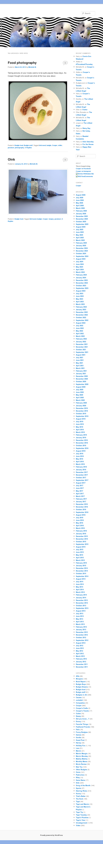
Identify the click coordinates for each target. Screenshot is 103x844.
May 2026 (79, 203)
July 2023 (79, 293)
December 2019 (82, 408)
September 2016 (82, 512)
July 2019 (79, 421)
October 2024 (81, 253)
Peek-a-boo (80, 775)
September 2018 (82, 448)
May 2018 (79, 459)
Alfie (77, 676)
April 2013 (80, 621)
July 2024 (79, 261)
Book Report (81, 681)
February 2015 (81, 563)
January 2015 (81, 565)
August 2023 (80, 291)
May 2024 (79, 267)
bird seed (42, 145)
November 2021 (82, 347)
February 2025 (81, 243)
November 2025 (82, 219)
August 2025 (80, 227)
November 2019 (82, 411)
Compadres (80, 703)
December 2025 (82, 216)
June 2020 (80, 392)
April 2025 (80, 237)
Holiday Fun (80, 745)
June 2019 (80, 424)
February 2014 (81, 595)
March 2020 (80, 400)
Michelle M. (32, 67)
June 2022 (80, 328)
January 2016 (81, 533)
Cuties (78, 713)
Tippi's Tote (80, 820)
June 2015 (80, 552)
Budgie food (19, 145)
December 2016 (82, 504)
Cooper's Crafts (82, 708)
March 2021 (80, 368)
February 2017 (81, 499)
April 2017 (80, 493)
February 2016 (81, 531)
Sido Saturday (88, 141)
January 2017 (81, 501)
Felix (78, 729)
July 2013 (79, 613)
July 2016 (79, 517)
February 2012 (81, 659)
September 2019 (82, 416)
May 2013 (79, 619)
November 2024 (82, 251)
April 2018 (80, 461)
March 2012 (80, 656)
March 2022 (80, 336)
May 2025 (79, 235)
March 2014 (80, 592)
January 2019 (81, 437)
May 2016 (79, 523)
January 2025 (81, 245)
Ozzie (78, 772)
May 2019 (79, 427)
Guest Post (80, 740)
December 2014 (82, 568)
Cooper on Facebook (83, 168)
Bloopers (79, 678)
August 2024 (80, 259)
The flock (79, 799)
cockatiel (79, 700)
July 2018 (79, 453)
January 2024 (81, 277)
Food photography (22, 62)
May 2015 (79, 555)
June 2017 (80, 488)
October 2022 (81, 317)
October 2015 (81, 541)
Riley (78, 777)
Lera (77, 748)
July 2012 (79, 645)
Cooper (54, 145)
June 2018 (80, 456)
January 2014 (81, 597)
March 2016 (80, 528)
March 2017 (80, 496)
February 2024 (81, 275)
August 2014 (80, 579)
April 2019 (80, 429)
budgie (49, 145)
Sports (78, 788)
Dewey (78, 716)
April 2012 (80, 653)
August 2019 (80, 419)
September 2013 (82, 608)
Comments (89, 176)
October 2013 (81, 605)
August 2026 (80, 195)
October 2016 (81, 509)
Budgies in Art (81, 695)
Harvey (78, 742)
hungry (51, 219)
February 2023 (81, 307)
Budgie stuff (28, 145)
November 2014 (82, 571)
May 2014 (79, 587)
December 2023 (82, 280)
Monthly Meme (81, 761)
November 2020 (82, 379)
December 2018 (82, 440)
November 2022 (82, 315)
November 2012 (82, 635)
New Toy (79, 767)
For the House (88, 144)
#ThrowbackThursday (84, 64)
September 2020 (82, 384)
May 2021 (79, 363)
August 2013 (80, 611)
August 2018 (80, 451)
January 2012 (81, 661)
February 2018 (81, 467)
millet (60, 145)
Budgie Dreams (82, 687)
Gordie (78, 737)
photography (19, 147)
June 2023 (80, 296)
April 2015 (80, 557)
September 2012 (82, 640)
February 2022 (81, 339)
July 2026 (79, 197)
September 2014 (82, 576)
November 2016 (82, 507)
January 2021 (81, 373)
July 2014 (79, 581)
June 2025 (80, 232)
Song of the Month (83, 785)
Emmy (78, 721)
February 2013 (81, 627)
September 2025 (82, 224)
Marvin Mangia (81, 753)
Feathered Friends (83, 727)
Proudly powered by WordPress (51, 835)
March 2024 (80, 272)
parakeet (11, 147)
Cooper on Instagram (83, 171)
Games (78, 735)
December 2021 (82, 344)
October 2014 (81, 573)
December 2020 (82, 376)
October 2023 (81, 285)
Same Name (80, 780)
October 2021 (81, 349)
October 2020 (81, 381)
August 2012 (80, 643)
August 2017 (80, 483)
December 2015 (82, 536)
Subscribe (90, 174)
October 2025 (81, 221)
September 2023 (82, 288)
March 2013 (80, 624)
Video (78, 825)
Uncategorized (81, 823)
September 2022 (82, 320)
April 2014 (80, 589)
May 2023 (79, 299)
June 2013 (80, 616)
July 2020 (79, 389)
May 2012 (79, 651)
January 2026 (81, 213)
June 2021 (80, 360)
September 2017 (82, 480)
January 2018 (81, 469)
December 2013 (82, 600)
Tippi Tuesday (81, 815)
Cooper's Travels (82, 711)
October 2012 (81, 637)
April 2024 (80, 269)
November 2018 (82, 443)
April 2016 (80, 525)
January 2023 (81, 309)
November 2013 (82, 603)
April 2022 (80, 333)
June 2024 (80, 264)
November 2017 (82, 475)
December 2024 (82, 248)
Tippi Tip (79, 812)
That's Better (81, 796)
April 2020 (80, 397)
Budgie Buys (81, 684)
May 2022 (79, 331)
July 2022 (79, 325)
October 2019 (81, 413)
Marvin (78, 751)
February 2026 (81, 211)
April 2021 (80, 365)
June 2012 (80, 648)
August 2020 (80, 387)
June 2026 (80, 200)
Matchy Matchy (81, 759)
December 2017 (82, 472)
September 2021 (82, 352)
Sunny (78, 793)
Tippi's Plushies (82, 817)
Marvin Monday (82, 756)
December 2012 (82, 632)
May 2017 (79, 491)
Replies (28, 147)
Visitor (84, 109)
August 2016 (80, 515)
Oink (11, 159)
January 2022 (81, 341)
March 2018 (80, 464)
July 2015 (79, 549)
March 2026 (80, 208)
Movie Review (81, 764)
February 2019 (81, 435)
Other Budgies (81, 769)
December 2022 (82, 312)
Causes (79, 697)
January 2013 (81, 629)
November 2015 (82, 539)
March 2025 (80, 240)
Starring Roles (81, 791)
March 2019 (80, 432)
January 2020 (81, 405)
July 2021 (79, 357)
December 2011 (82, 664)
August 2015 (80, 547)
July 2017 (79, 485)
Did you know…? (82, 719)
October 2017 (81, 477)
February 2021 (81, 371)
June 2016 (80, 520)
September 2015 (82, 544)
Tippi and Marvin (82, 804)
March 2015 (80, 560)
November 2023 (82, 283)
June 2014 (80, 584)
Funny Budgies (82, 732)
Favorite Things (82, 724)
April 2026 (80, 205)
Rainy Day (86, 128)
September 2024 (82, 256)
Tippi (78, 801)
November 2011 (82, 667)
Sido (78, 783)
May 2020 (79, 395)
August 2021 (80, 355)
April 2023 (80, 301)
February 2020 (81, 403)
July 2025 (79, 229)
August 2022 (80, 323)
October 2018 (81, 445)
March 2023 (80, 304)
